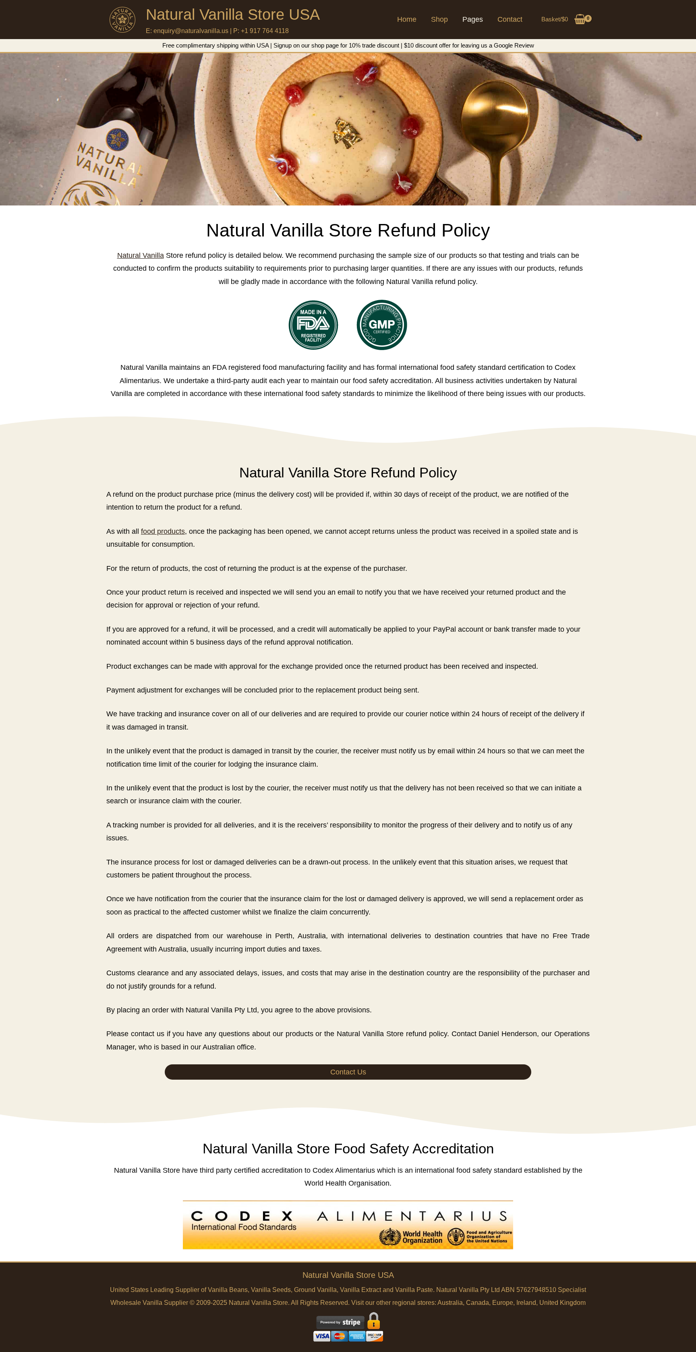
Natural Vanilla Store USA (233, 14)
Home (406, 19)
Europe (502, 1302)
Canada (477, 1302)
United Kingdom (562, 1302)
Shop (439, 19)
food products (163, 531)
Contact (509, 19)
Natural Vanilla (140, 255)
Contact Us (348, 1072)
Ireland (526, 1302)
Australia (450, 1302)
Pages (472, 19)
